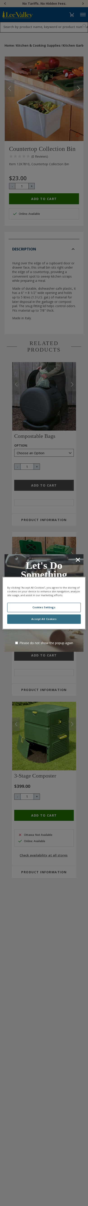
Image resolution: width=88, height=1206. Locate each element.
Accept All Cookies (43, 619)
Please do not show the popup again (46, 643)
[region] (44, 603)
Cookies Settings (43, 607)
